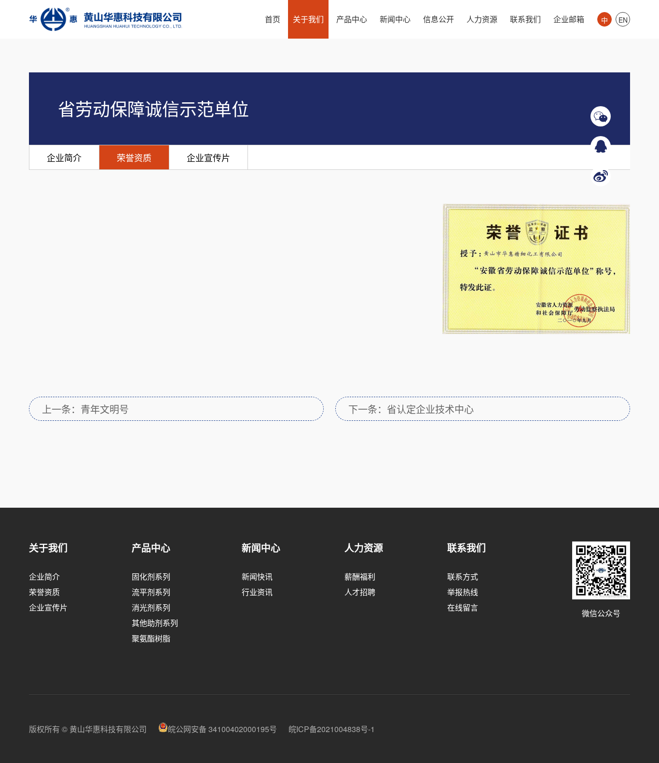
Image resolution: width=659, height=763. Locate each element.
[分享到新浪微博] (600, 171)
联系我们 (525, 19)
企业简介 (64, 157)
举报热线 (462, 591)
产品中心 (351, 19)
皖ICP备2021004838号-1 (331, 729)
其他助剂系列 (155, 622)
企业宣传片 (208, 157)
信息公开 (438, 19)
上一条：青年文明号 (85, 409)
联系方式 (462, 576)
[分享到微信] (600, 111)
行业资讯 (257, 591)
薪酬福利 (359, 576)
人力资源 (482, 19)
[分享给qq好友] (600, 141)
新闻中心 (395, 19)
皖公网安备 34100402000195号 (222, 729)
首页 (272, 19)
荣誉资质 (134, 157)
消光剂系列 (151, 607)
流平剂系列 (151, 591)
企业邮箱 (568, 19)
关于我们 (308, 19)
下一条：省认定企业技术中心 (411, 409)
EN (623, 20)
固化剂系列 (151, 576)
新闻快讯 (257, 576)
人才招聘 (359, 591)
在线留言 (462, 607)
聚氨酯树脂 (151, 638)
